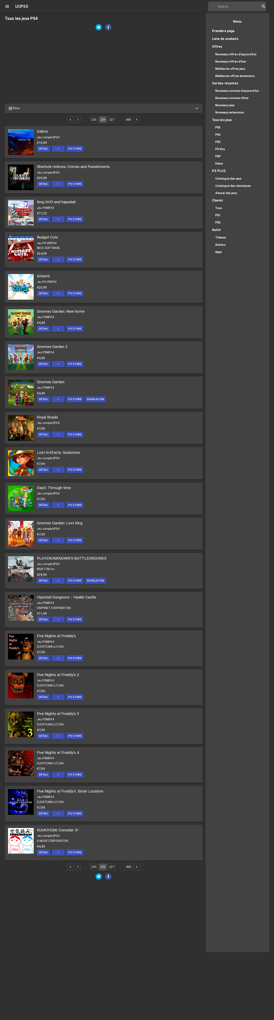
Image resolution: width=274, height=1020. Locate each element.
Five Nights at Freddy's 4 (58, 752)
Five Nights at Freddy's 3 (58, 713)
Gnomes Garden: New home (60, 311)
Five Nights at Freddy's (56, 636)
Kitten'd (43, 276)
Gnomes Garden (50, 382)
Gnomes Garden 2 (52, 346)
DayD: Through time (54, 487)
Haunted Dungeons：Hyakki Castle (66, 597)
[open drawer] (7, 6)
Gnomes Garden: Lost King (59, 523)
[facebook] (108, 27)
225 (93, 119)
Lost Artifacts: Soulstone (58, 452)
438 (128, 119)
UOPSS (21, 6)
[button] (103, 108)
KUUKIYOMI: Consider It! (57, 830)
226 (102, 119)
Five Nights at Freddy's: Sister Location (70, 791)
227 (111, 119)
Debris (42, 131)
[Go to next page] (136, 119)
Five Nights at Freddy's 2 (58, 674)
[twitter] (98, 27)
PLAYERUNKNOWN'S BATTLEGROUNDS (71, 558)
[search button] (263, 6)
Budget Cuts (47, 237)
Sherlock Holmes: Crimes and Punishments (73, 166)
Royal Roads (47, 417)
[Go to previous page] (70, 119)
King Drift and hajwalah (56, 202)
